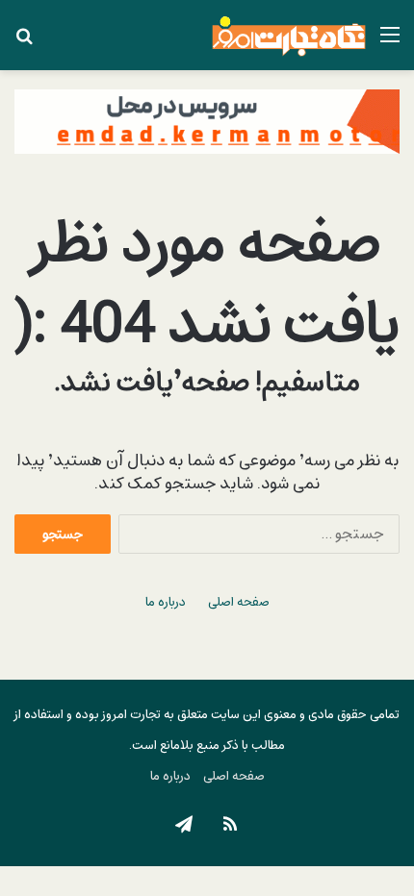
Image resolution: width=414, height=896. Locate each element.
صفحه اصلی (239, 602)
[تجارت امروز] (289, 35)
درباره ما (165, 602)
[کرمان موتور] (207, 120)
